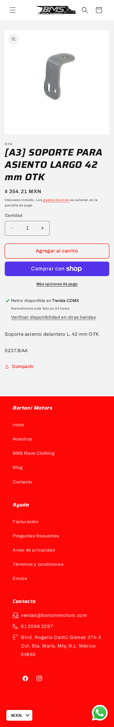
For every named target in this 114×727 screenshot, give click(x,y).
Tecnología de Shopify (82, 722)
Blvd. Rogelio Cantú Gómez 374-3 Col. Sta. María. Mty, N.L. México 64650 (61, 646)
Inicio (18, 425)
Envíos (20, 578)
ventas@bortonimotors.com (54, 615)
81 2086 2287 (37, 626)
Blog (17, 467)
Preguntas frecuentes (36, 536)
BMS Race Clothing (33, 453)
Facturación (26, 521)
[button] (13, 10)
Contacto (22, 482)
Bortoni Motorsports (44, 722)
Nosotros (22, 439)
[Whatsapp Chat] (100, 713)
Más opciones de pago (57, 284)
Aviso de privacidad (34, 550)
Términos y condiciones (38, 564)
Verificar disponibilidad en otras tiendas (53, 317)
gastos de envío (56, 200)
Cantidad (13, 215)
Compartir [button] (23, 366)
